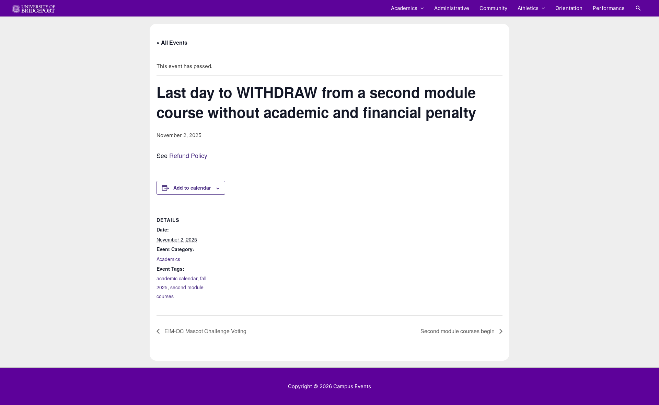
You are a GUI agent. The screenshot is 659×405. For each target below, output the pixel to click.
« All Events (172, 42)
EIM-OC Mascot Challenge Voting (204, 331)
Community (493, 8)
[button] (638, 8)
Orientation (568, 8)
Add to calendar (192, 187)
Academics (404, 8)
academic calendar (177, 278)
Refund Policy (188, 155)
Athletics (528, 8)
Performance (609, 8)
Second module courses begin (458, 331)
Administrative (451, 8)
